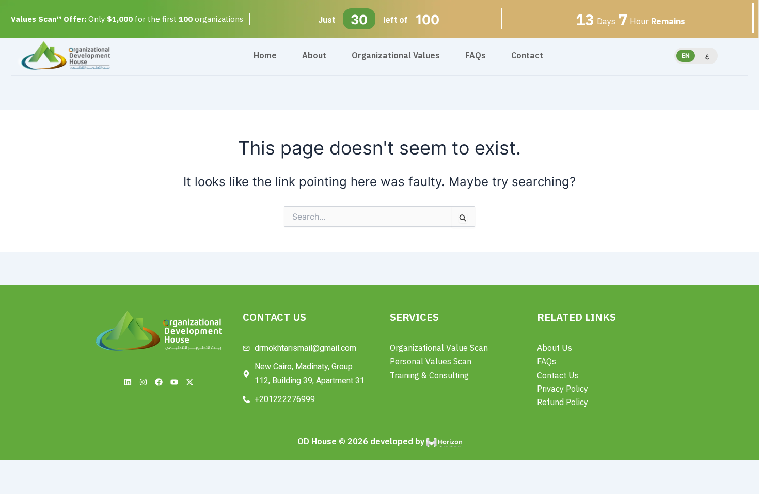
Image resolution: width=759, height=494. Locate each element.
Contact (527, 56)
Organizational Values (396, 56)
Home (265, 56)
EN (686, 55)
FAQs (475, 56)
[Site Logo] (65, 55)
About (314, 56)
